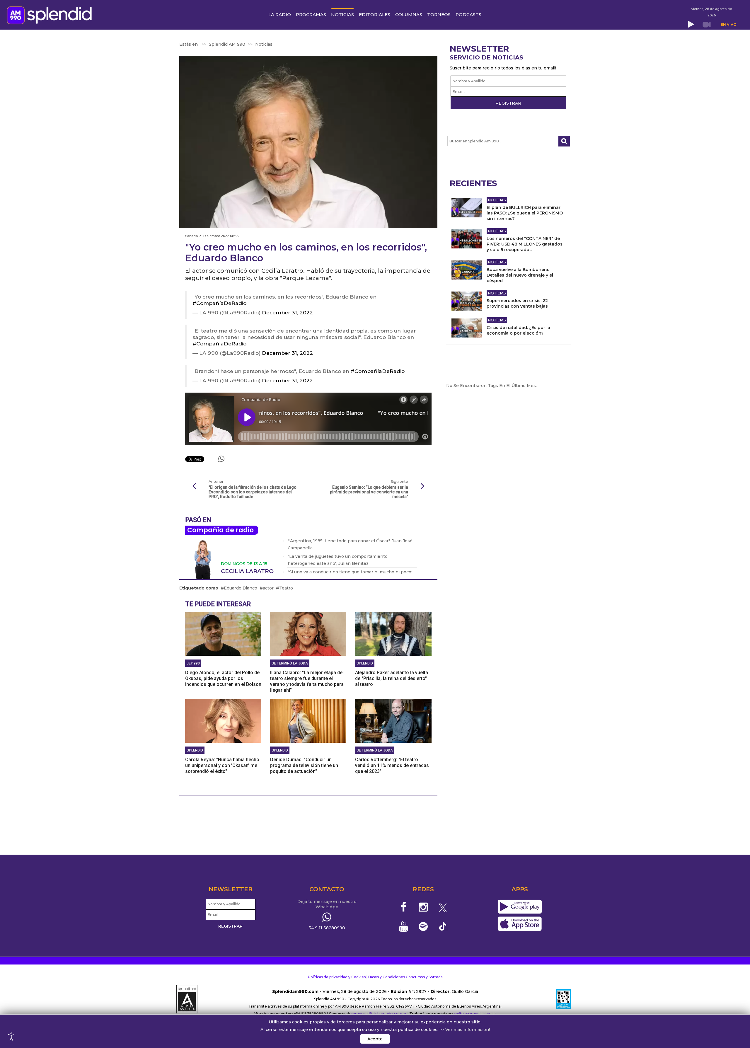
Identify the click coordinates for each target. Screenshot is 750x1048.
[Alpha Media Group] (186, 999)
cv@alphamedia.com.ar (475, 1013)
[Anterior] (194, 486)
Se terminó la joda (290, 663)
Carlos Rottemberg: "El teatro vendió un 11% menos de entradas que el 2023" (392, 765)
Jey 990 (193, 663)
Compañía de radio (220, 530)
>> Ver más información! (464, 1029)
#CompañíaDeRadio (219, 303)
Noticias (497, 200)
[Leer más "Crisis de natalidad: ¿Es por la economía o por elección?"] (466, 328)
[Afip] (563, 999)
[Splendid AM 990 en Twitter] (442, 907)
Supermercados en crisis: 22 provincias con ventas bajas (517, 303)
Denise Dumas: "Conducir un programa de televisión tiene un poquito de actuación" (304, 765)
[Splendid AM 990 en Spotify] (423, 926)
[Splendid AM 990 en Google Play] (519, 906)
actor (268, 588)
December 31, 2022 (287, 312)
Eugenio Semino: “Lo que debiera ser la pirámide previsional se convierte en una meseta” (369, 492)
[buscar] (564, 141)
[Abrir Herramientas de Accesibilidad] (11, 1037)
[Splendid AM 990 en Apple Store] (519, 923)
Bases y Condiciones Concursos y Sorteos (405, 977)
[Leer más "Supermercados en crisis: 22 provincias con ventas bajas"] (466, 301)
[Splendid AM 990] (50, 14)
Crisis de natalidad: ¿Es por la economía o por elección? (518, 330)
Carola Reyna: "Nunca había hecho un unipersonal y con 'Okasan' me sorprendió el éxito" (222, 765)
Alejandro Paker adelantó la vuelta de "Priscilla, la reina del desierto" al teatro (391, 678)
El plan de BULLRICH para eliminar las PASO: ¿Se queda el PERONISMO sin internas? (525, 213)
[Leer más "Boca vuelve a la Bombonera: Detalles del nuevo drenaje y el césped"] (466, 270)
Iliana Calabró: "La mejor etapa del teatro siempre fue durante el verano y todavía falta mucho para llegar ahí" (307, 681)
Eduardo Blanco (240, 588)
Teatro (286, 588)
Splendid (365, 663)
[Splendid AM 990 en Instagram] (423, 907)
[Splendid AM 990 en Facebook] (403, 907)
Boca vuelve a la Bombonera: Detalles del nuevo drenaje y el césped (520, 275)
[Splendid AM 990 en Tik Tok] (442, 926)
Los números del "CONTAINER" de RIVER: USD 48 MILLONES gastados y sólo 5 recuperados (524, 244)
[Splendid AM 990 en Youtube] (403, 926)
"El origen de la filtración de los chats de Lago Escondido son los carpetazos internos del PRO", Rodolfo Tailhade (252, 492)
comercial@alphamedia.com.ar (379, 1013)
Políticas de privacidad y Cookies (337, 977)
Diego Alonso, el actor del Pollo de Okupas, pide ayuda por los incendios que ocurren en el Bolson (223, 678)
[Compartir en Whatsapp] (221, 458)
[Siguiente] (423, 486)
